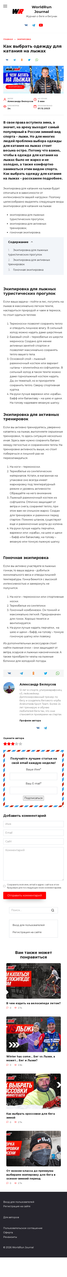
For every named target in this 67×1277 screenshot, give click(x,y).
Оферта (8, 1232)
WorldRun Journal (42, 9)
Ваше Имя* (33, 769)
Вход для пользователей (29, 925)
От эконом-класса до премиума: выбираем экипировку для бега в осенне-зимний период (30, 1174)
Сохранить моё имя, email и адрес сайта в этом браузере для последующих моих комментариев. (34, 886)
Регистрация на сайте (27, 932)
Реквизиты (10, 1237)
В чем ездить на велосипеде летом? (33, 1003)
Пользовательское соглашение (22, 1228)
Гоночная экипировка (28, 269)
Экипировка (15, 87)
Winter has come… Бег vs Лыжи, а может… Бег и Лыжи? (30, 1058)
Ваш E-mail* (33, 783)
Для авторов (11, 1217)
